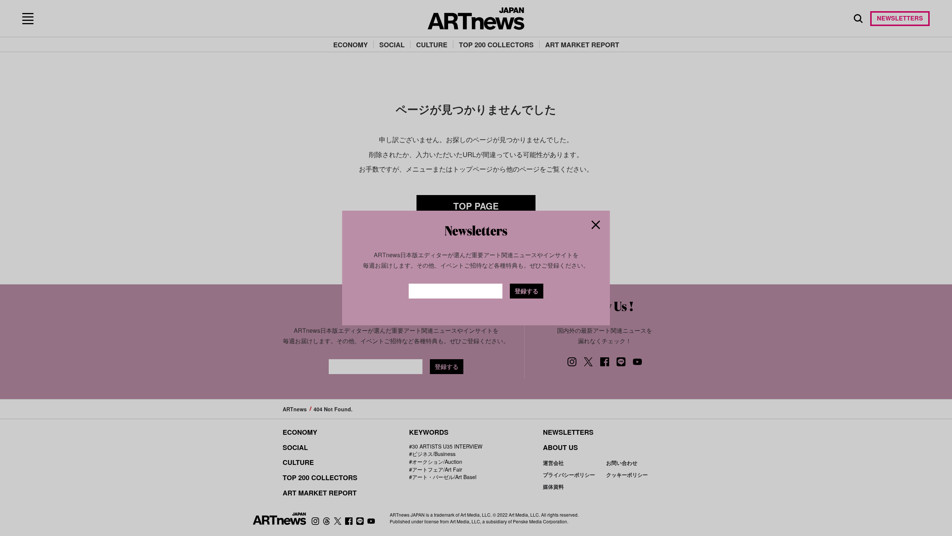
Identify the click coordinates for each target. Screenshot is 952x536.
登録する (526, 291)
